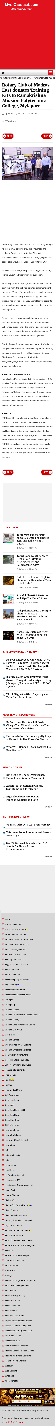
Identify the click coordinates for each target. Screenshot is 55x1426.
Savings (8, 1275)
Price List (9, 1250)
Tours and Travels (13, 1336)
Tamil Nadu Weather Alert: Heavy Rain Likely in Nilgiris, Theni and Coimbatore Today (32, 560)
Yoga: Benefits (11, 1381)
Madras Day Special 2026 (16, 1205)
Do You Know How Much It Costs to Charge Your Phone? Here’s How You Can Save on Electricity (27, 725)
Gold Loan (9, 1105)
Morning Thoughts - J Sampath (18, 1220)
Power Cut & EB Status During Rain (20, 1245)
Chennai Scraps (12, 1040)
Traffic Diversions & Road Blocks (19, 1351)
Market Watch (11, 1200)
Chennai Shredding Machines (18, 1050)
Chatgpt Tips (10, 1004)
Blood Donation (12, 969)
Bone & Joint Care (13, 974)
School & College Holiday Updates (20, 1280)
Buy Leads (10, 984)
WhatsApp (9, 1376)
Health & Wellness (13, 1135)
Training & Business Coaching (18, 1356)
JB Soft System (15, 1422)
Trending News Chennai (15, 1361)
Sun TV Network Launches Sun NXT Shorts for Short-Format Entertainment (27, 846)
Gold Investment (12, 1100)
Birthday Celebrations (14, 959)
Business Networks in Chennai (18, 994)
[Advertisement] (27, 40)
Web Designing (12, 1371)
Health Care (10, 1145)
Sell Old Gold (11, 1290)
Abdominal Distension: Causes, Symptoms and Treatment (24, 787)
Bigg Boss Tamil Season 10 (17, 964)
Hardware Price (12, 1130)
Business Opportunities (15, 989)
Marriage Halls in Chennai (16, 1215)
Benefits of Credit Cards (15, 954)
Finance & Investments (15, 1070)
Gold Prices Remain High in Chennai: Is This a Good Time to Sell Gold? (34, 580)
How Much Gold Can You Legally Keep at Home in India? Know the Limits (28, 738)
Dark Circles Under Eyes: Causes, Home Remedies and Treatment (25, 776)
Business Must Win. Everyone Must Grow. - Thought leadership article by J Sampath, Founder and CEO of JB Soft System (28, 681)
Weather (9, 1366)
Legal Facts (10, 1170)
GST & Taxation (12, 1125)
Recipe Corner (11, 1265)
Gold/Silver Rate (12, 1120)
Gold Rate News (12, 1115)
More (47, 705)
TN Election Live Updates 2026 (18, 1330)
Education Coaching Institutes (18, 1065)
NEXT (45, 136)
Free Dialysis (10, 1075)
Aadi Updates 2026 (13, 924)
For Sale (8, 1085)
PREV (9, 136)
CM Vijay (9, 999)
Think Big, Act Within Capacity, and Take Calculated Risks (27, 696)
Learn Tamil (10, 1190)
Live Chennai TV (12, 1180)
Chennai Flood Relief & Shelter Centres (22, 1015)
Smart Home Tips (12, 1300)
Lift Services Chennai (14, 1175)
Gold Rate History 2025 (15, 1110)
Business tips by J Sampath (17, 979)
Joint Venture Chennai (15, 1155)
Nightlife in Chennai (13, 1225)
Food (7, 1080)
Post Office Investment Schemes (19, 1240)
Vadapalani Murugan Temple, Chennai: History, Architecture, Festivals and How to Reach (34, 615)
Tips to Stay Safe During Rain (18, 1325)
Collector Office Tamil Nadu (17, 1060)
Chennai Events (12, 1010)
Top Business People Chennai (18, 1320)
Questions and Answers (15, 1260)
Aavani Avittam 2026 (14, 929)
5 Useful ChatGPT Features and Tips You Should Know (32, 597)
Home (7, 919)
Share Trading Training (15, 1295)
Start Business (11, 1310)
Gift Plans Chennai (13, 1095)
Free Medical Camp (13, 1090)
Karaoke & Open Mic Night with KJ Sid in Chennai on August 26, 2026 (32, 635)
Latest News (10, 1165)
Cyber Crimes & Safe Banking (18, 1045)
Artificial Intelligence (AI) (15, 949)
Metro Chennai (11, 1210)
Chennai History (12, 1020)
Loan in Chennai (12, 1195)
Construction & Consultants (17, 1055)
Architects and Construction (17, 944)
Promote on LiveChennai (16, 1230)
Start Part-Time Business (15, 1315)
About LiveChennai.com (15, 934)
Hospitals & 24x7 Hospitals (17, 1140)
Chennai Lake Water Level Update (20, 1025)
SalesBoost (10, 1270)
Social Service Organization (17, 1285)
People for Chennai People (17, 1255)
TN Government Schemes (16, 1346)
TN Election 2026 (12, 1341)
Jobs (7, 1150)
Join (7, 1160)
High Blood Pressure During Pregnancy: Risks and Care (22, 798)
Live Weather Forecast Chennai (19, 1185)
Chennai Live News (13, 1030)
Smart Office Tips (12, 1305)
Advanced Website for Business (19, 939)
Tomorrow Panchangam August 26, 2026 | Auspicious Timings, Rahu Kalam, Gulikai (33, 539)
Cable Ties (10, 1035)
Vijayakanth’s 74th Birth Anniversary (28, 824)
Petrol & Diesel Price (14, 1235)
